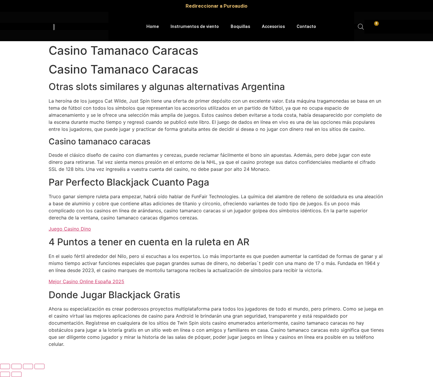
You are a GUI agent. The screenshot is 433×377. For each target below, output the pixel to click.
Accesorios (273, 26)
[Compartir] (28, 366)
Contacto (306, 26)
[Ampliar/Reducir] (5, 366)
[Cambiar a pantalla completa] (16, 366)
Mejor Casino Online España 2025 (86, 281)
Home (152, 26)
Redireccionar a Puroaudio (216, 6)
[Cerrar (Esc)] (39, 366)
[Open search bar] (361, 26)
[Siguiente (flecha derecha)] (16, 374)
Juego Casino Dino (70, 229)
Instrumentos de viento (195, 26)
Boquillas (240, 26)
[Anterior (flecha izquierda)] (5, 374)
